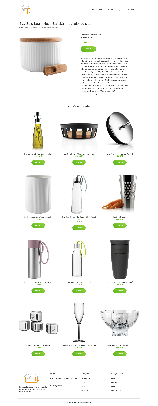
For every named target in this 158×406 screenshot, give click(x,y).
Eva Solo (97, 34)
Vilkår (113, 386)
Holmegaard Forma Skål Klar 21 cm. (120, 345)
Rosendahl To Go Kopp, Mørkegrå (120, 282)
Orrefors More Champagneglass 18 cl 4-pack (79, 345)
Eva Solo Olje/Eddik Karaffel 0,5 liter (38, 154)
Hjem (21, 27)
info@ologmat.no (56, 386)
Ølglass (120, 9)
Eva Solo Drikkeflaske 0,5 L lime (79, 282)
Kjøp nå (88, 49)
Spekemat (132, 9)
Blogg (113, 378)
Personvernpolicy (117, 390)
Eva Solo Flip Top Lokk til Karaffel (120, 154)
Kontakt (114, 382)
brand (110, 9)
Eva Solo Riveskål (120, 217)
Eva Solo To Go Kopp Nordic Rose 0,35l (38, 282)
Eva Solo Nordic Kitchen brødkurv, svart (79, 154)
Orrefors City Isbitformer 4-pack (38, 345)
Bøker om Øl (97, 9)
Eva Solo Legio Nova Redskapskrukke (38, 217)
